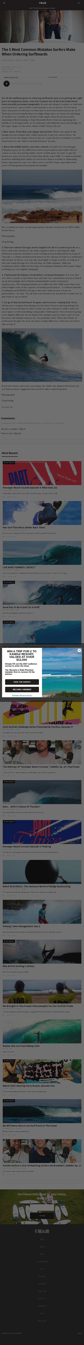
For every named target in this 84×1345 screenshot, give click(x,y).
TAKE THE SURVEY (22, 682)
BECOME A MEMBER (22, 690)
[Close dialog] (79, 650)
